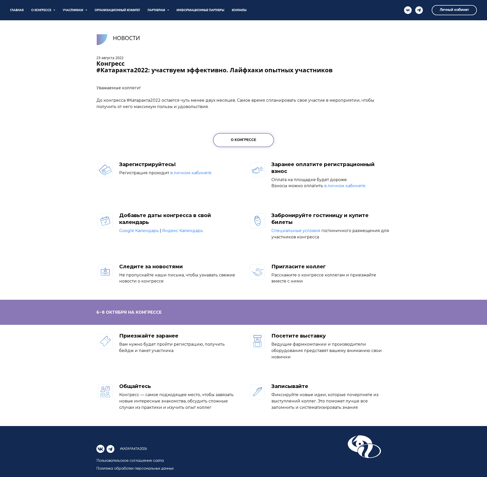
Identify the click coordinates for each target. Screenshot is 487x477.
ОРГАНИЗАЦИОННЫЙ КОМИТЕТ (117, 10)
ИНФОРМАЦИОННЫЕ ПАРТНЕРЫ (200, 10)
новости (126, 38)
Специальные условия (295, 230)
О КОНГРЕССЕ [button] (41, 10)
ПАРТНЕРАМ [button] (157, 10)
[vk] (408, 10)
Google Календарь (139, 230)
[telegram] (419, 10)
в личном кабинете (191, 172)
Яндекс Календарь (182, 230)
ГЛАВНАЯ (17, 10)
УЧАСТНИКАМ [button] (73, 10)
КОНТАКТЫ (239, 10)
